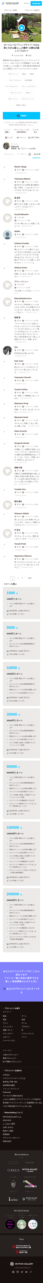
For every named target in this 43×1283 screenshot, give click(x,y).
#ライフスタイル (15, 80)
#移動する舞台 (21, 105)
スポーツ (6, 1037)
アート (24, 1016)
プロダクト (26, 1026)
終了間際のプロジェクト (12, 1061)
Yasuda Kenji (20, 543)
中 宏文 (17, 529)
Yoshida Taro (20, 489)
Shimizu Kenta (20, 267)
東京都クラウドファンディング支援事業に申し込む (21, 1102)
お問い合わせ (8, 1127)
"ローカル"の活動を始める (13, 1095)
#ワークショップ (27, 99)
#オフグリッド (13, 74)
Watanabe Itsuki (21, 417)
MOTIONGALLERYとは (12, 1116)
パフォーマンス (28, 1033)
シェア (10, 138)
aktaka (17, 231)
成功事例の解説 (9, 1085)
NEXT (30, 578)
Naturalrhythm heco (23, 298)
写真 (4, 1019)
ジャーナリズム (9, 1040)
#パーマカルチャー (12, 86)
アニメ (5, 1023)
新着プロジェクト (10, 1058)
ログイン (27, 3)
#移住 (24, 74)
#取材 (32, 74)
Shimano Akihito (21, 513)
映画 (30, 55)
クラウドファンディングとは (14, 1078)
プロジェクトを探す (10, 10)
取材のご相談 (8, 1130)
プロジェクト (9, 154)
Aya (16, 346)
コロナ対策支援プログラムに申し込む (17, 1106)
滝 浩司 (17, 197)
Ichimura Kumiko (21, 243)
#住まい (28, 92)
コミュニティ (8, 1026)
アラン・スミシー (21, 281)
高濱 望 (17, 317)
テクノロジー (8, 1033)
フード (24, 1037)
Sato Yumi (18, 360)
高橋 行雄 (18, 467)
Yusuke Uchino (21, 389)
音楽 (23, 1019)
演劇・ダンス (7, 1030)
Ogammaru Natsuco (23, 555)
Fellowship (7, 1092)
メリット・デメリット (11, 1088)
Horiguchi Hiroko (21, 443)
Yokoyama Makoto (22, 178)
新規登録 (37, 3)
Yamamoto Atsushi (22, 377)
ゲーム (24, 1023)
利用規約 (6, 1134)
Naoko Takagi (20, 166)
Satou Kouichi (20, 431)
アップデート (23, 154)
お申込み (6, 1074)
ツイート (22, 138)
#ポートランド (13, 99)
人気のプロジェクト (10, 1054)
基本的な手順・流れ (10, 1081)
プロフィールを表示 (28, 148)
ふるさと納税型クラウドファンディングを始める (21, 1099)
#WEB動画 (28, 80)
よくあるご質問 (9, 1123)
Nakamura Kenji (21, 403)
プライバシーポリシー (11, 1137)
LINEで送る (35, 138)
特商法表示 (7, 1141)
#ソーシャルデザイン (29, 86)
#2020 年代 (7, 1120)
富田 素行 (18, 501)
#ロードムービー (16, 92)
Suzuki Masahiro (21, 214)
